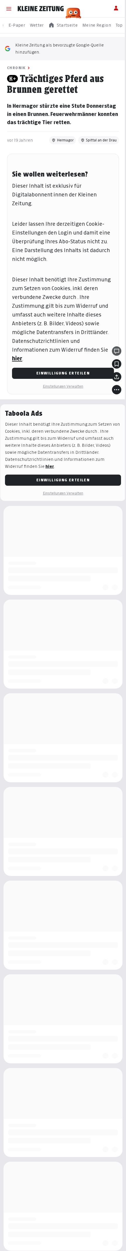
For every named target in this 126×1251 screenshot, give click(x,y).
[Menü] (9, 9)
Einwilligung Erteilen (60, 381)
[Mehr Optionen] (112, 398)
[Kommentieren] (112, 359)
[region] (63, 25)
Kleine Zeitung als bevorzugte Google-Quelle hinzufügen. (59, 48)
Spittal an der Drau (96, 148)
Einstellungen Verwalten (61, 394)
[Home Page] (41, 9)
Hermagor (60, 148)
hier (17, 366)
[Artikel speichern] (112, 372)
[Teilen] (112, 385)
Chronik (16, 68)
